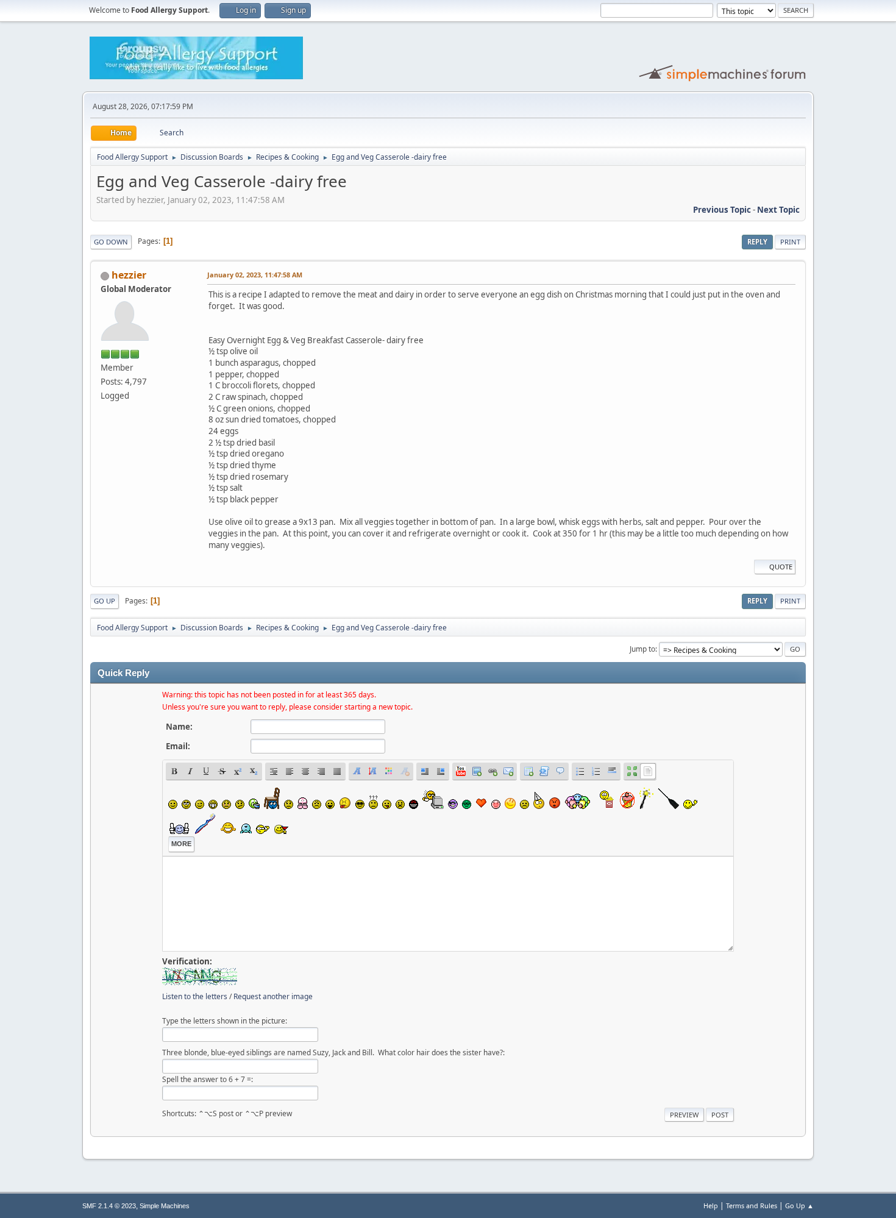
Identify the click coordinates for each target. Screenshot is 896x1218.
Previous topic (722, 209)
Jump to (642, 649)
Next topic (778, 209)
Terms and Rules (751, 1205)
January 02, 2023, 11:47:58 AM (254, 274)
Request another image (273, 996)
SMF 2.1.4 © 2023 (109, 1205)
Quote (780, 566)
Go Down (111, 241)
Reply (757, 241)
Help (710, 1205)
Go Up (104, 600)
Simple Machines (165, 1205)
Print (790, 241)
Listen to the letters (194, 996)
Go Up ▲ (799, 1205)
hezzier (129, 275)
